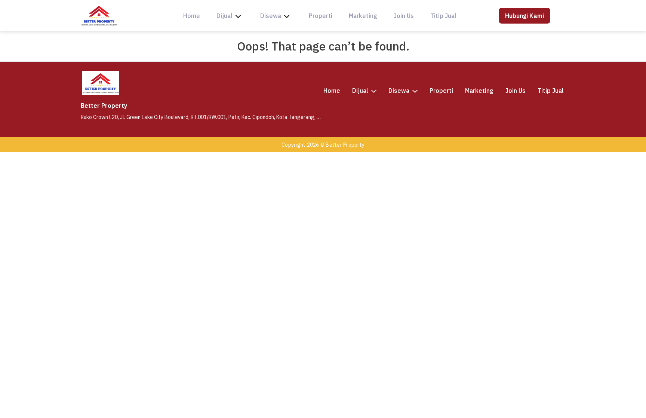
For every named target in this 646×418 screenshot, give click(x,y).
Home (191, 15)
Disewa (270, 15)
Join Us (404, 15)
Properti (320, 15)
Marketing (363, 15)
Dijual (224, 15)
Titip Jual (443, 15)
